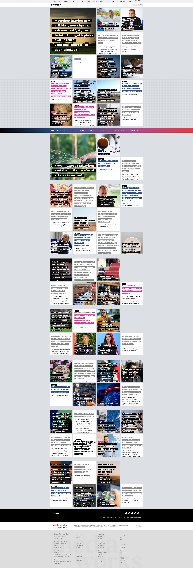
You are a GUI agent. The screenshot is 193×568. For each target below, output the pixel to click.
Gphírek (101, 1)
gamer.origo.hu (101, 541)
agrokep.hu (79, 560)
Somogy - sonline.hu (59, 559)
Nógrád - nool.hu (58, 558)
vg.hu (77, 558)
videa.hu (122, 550)
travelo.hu (100, 549)
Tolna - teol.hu (57, 563)
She (107, 1)
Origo (54, 1)
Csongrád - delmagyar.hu (60, 543)
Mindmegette (66, 1)
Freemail (88, 1)
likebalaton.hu (101, 543)
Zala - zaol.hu (79, 537)
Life (59, 1)
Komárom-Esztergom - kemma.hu (62, 556)
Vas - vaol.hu (79, 534)
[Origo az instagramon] (132, 513)
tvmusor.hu (100, 556)
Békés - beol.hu (58, 540)
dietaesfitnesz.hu (102, 550)
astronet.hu (100, 536)
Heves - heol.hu (58, 552)
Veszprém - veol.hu (80, 535)
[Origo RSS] (138, 513)
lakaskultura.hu (101, 540)
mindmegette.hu (102, 547)
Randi (114, 1)
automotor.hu (101, 538)
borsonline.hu (101, 564)
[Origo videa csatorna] (135, 513)
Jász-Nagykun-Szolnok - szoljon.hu (62, 554)
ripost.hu (122, 534)
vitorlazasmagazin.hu (103, 552)
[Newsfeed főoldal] (55, 513)
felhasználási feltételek (118, 517)
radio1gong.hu (123, 560)
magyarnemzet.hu (80, 545)
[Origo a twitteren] (129, 513)
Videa (74, 1)
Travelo (95, 1)
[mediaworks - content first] (59, 526)
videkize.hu (100, 554)
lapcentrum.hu (123, 552)
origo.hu (78, 550)
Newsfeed (80, 1)
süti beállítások (127, 517)
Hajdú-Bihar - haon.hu (59, 550)
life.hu (121, 537)
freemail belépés (138, 5)
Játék (129, 1)
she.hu (121, 539)
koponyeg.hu (123, 549)
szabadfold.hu (79, 547)
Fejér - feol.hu (57, 547)
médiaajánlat (139, 517)
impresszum (133, 517)
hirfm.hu (122, 562)
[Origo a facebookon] (126, 513)
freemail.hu (122, 547)
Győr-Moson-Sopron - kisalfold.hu (62, 549)
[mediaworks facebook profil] (136, 526)
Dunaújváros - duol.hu (59, 545)
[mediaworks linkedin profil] (140, 526)
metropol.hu (123, 535)
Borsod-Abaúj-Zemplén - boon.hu (62, 541)
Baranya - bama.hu (58, 538)
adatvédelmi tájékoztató (108, 517)
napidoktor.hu (101, 545)
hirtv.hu (78, 549)
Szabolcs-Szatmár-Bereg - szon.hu (62, 561)
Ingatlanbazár (122, 1)
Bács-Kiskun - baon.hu (59, 536)
